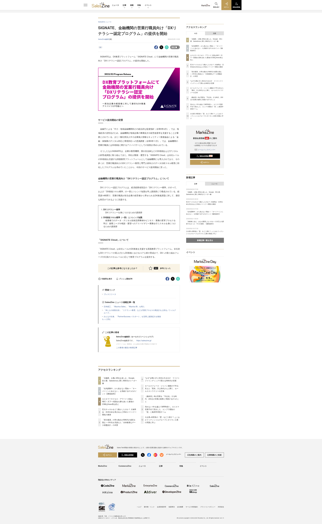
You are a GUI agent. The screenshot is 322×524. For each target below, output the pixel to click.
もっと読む (106, 319)
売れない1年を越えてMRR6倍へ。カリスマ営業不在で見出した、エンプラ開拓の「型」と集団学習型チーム (162, 409)
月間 (214, 33)
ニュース (115, 5)
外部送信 (221, 507)
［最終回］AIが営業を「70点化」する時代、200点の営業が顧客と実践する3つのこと (162, 399)
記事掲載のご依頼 (214, 455)
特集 (139, 5)
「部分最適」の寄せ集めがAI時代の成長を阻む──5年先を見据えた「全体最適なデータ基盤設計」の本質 (119, 422)
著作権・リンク (149, 507)
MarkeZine (102, 466)
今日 (195, 33)
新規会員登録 (206, 156)
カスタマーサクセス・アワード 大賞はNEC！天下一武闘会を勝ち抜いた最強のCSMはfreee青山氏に (118, 401)
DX (100, 47)
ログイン (206, 162)
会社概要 (180, 507)
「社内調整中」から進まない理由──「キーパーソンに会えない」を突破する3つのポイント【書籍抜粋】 (119, 391)
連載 (132, 5)
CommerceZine (124, 466)
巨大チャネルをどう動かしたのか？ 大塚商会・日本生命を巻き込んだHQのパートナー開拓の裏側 (119, 412)
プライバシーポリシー (207, 507)
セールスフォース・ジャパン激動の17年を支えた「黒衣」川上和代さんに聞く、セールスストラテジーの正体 (162, 388)
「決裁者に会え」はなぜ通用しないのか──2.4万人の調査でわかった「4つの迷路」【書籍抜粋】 (205, 222)
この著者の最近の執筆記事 (126, 347)
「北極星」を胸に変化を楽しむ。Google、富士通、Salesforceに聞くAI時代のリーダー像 (119, 380)
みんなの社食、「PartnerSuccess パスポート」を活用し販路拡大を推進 (132, 316)
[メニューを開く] (85, 5)
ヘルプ (139, 507)
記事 (124, 5)
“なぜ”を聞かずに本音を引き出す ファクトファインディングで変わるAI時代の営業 (162, 379)
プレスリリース (110, 294)
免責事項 (172, 507)
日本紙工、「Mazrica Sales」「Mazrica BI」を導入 (124, 306)
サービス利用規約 (192, 507)
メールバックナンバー (206, 149)
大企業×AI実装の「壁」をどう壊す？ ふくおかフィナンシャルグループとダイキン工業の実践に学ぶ (162, 420)
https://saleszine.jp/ (144, 340)
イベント (148, 5)
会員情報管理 (161, 507)
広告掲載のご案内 (194, 455)
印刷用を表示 (107, 278)
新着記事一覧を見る (205, 240)
